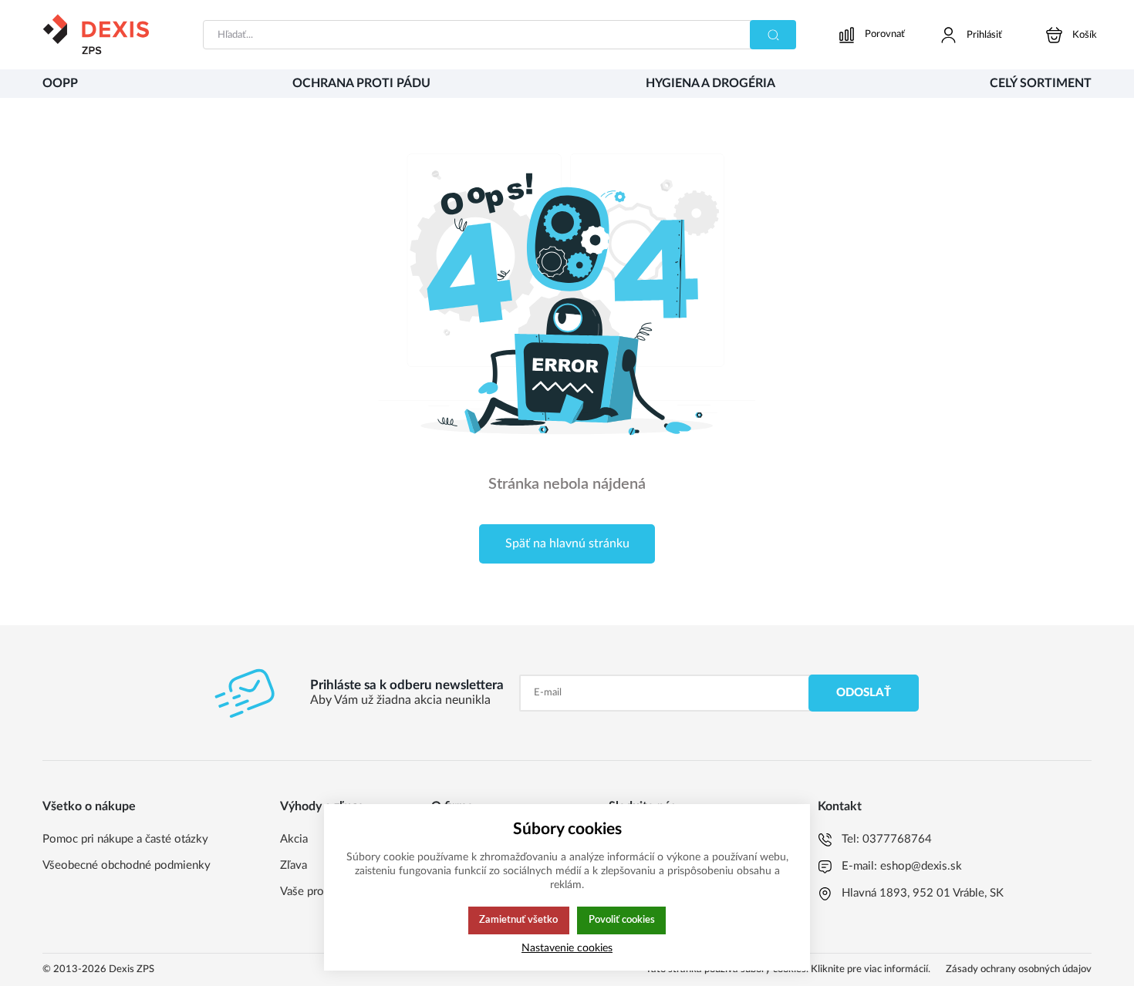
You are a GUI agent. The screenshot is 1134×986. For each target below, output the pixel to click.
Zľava (293, 865)
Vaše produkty (316, 891)
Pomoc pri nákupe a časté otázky (125, 839)
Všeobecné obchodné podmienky (126, 865)
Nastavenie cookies (567, 948)
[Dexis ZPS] (95, 35)
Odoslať (863, 692)
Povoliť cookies (622, 919)
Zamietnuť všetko (518, 919)
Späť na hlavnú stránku (567, 543)
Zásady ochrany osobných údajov (1019, 969)
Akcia (294, 839)
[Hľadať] (773, 34)
